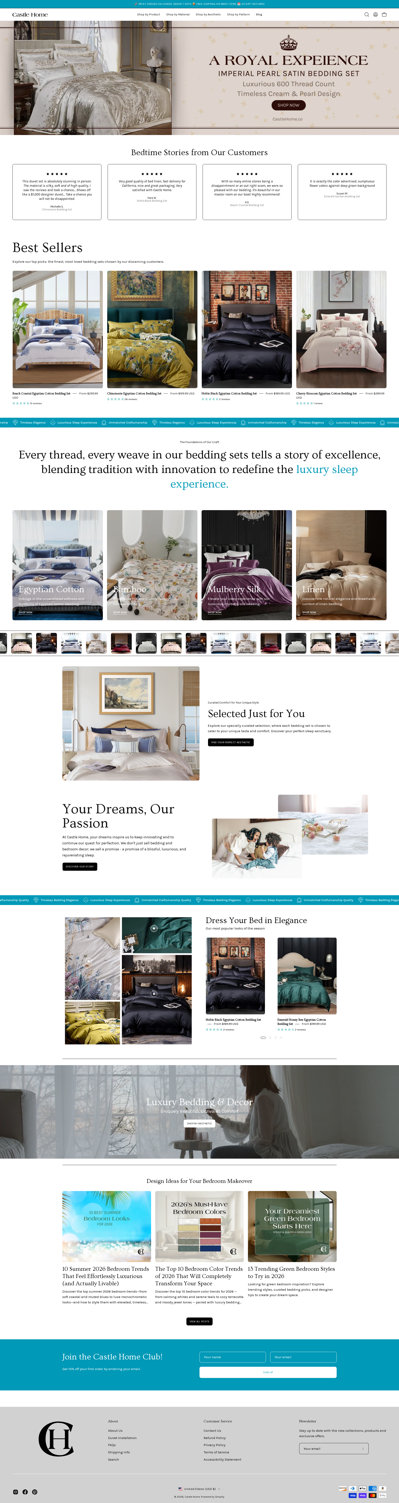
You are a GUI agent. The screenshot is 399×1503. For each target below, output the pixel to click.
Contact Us (212, 1431)
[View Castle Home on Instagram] (15, 1492)
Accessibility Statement (222, 1459)
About (113, 1421)
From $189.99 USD (278, 393)
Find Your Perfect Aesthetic (230, 742)
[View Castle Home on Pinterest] (35, 1492)
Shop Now (26, 612)
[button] (208, 14)
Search (113, 1459)
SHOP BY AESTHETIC (199, 1123)
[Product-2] (154, 928)
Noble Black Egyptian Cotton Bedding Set (229, 393)
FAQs (112, 1445)
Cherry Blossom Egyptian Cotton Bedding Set (326, 393)
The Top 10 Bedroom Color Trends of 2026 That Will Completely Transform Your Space (199, 1276)
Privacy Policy (214, 1445)
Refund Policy (215, 1438)
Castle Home (192, 1496)
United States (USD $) (200, 1489)
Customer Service (218, 1421)
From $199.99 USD (182, 393)
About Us (115, 1431)
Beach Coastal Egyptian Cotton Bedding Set (41, 393)
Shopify (219, 1496)
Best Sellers (47, 248)
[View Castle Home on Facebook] (25, 1492)
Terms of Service (216, 1452)
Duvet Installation (122, 1438)
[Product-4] (88, 1020)
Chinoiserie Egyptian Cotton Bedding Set (134, 393)
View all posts (199, 1321)
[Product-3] (88, 961)
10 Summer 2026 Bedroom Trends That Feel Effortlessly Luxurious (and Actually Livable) (105, 1276)
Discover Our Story (80, 866)
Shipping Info (119, 1452)
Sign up (268, 1372)
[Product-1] (154, 994)
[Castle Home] (30, 14)
